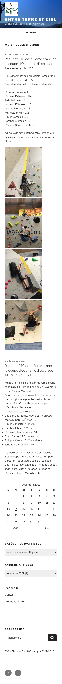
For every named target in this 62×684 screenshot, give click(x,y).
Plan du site (12, 587)
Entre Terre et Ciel (30, 19)
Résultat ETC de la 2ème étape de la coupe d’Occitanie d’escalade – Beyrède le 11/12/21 (31, 63)
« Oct (15, 527)
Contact (9, 594)
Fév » (47, 527)
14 (16, 509)
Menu (33, 32)
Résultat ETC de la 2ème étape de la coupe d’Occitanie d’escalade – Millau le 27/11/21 (31, 370)
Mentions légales (15, 601)
